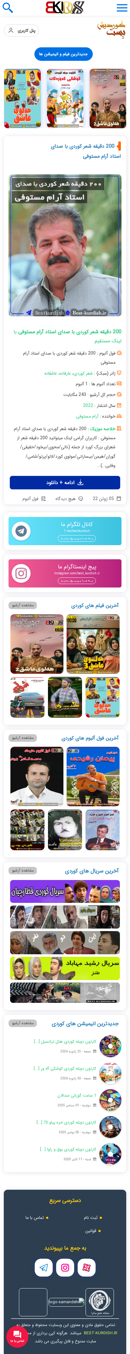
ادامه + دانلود (61, 483)
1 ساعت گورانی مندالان (76, 1095)
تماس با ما (35, 1217)
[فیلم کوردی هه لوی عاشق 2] (36, 644)
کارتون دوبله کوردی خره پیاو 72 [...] (66, 1122)
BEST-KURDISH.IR (100, 1333)
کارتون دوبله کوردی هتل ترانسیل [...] (65, 1041)
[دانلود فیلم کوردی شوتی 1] (27, 697)
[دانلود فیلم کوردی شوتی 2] (22, 98)
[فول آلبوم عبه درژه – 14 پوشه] (65, 829)
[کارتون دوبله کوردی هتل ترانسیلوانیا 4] (110, 1046)
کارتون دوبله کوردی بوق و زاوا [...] (68, 1149)
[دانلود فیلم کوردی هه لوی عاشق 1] (65, 98)
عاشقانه (50, 373)
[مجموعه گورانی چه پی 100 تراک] (27, 829)
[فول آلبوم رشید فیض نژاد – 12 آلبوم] (103, 829)
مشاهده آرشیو (23, 605)
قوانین (90, 1230)
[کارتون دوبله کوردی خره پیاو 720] (110, 1127)
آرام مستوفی (87, 416)
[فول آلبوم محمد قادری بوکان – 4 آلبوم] (36, 776)
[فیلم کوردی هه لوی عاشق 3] (93, 644)
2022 (88, 405)
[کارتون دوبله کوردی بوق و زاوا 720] (110, 1154)
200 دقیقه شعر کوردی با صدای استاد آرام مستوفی (86, 151)
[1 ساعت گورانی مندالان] (110, 1100)
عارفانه (65, 373)
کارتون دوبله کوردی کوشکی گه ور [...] (65, 1068)
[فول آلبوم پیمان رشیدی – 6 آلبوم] (93, 776)
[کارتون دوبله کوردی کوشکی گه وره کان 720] (108, 98)
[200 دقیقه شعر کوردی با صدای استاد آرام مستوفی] (65, 247)
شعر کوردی (83, 373)
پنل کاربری (24, 30)
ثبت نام (91, 1217)
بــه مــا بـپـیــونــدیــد (77, 538)
